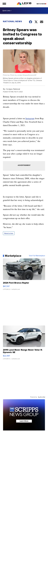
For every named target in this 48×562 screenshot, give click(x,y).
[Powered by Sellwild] (41, 397)
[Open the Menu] (4, 4)
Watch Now (41, 4)
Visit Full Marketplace (37, 256)
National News (12, 21)
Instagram (29, 118)
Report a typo (8, 233)
